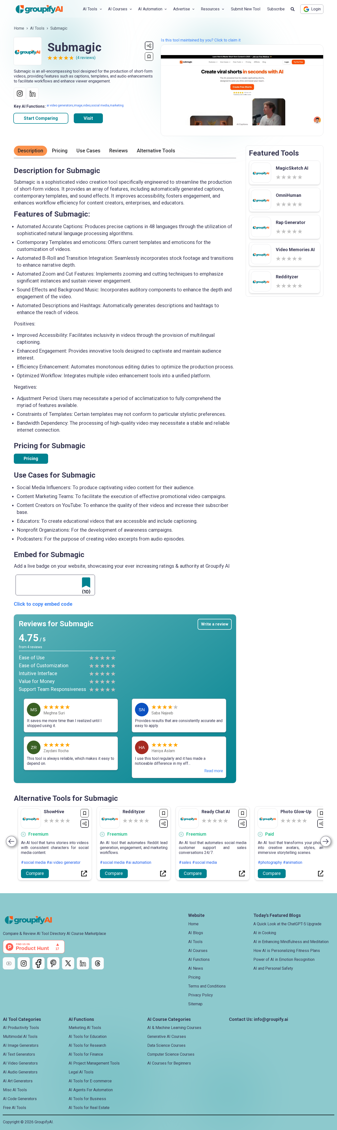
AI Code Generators (20, 1098)
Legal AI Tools (81, 1072)
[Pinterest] (53, 963)
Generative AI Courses (166, 1036)
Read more (213, 770)
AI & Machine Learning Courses (174, 1027)
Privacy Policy (200, 995)
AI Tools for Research (87, 1045)
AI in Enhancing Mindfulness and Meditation (291, 941)
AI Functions (199, 959)
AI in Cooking (264, 932)
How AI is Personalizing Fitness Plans (286, 950)
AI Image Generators (20, 1045)
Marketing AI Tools (85, 1027)
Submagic (58, 28)
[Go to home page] (43, 9)
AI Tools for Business (87, 1098)
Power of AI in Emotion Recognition (284, 959)
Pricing (31, 458)
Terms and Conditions (207, 986)
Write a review (214, 624)
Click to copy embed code (43, 604)
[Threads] (98, 963)
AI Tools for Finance (86, 1054)
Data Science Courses (166, 1045)
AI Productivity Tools (21, 1027)
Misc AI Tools (15, 1090)
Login (316, 9)
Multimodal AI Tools (20, 1036)
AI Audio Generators (20, 1072)
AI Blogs (195, 932)
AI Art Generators (18, 1081)
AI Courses (197, 950)
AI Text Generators (19, 1054)
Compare (35, 873)
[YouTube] (9, 963)
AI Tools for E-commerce (90, 1081)
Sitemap (195, 1004)
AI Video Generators (20, 1063)
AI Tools (37, 28)
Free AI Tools (14, 1107)
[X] (68, 963)
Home (19, 28)
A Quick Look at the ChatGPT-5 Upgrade (287, 924)
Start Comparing (41, 118)
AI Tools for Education (88, 1036)
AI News (195, 968)
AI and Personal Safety (273, 968)
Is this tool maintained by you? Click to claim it (201, 40)
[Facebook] (38, 963)
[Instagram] (24, 963)
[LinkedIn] (83, 963)
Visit (88, 118)
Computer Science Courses (170, 1054)
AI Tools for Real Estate (89, 1107)
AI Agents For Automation (91, 1090)
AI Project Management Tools (94, 1063)
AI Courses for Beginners (169, 1063)
